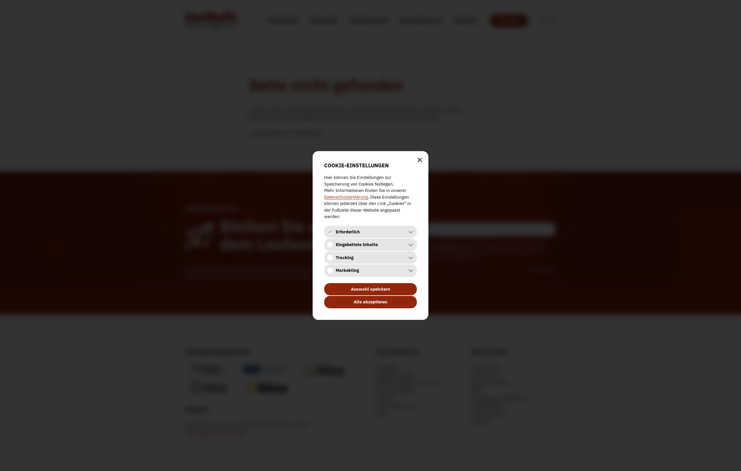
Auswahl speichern (370, 289)
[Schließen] (419, 160)
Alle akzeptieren (370, 302)
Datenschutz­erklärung (346, 197)
